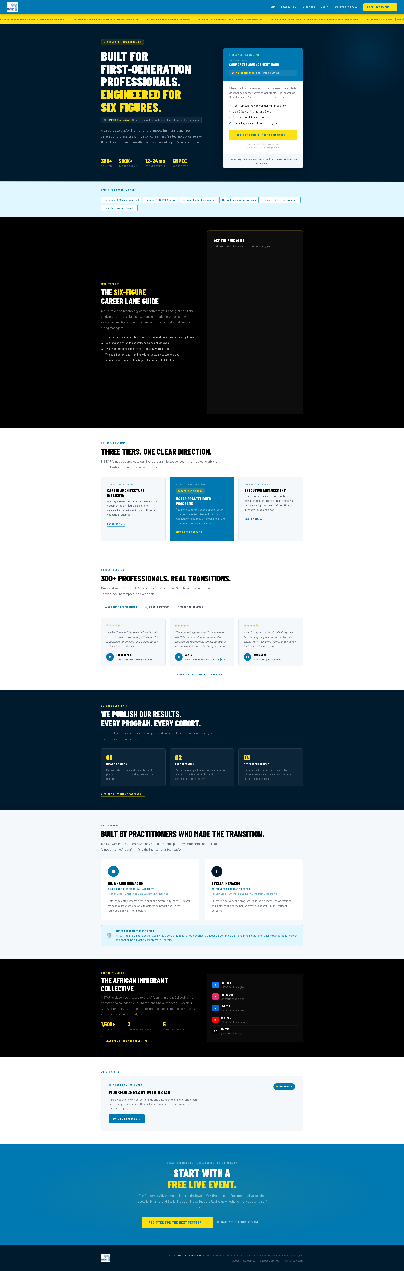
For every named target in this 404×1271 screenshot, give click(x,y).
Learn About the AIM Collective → (128, 1040)
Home (272, 7)
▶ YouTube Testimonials (121, 607)
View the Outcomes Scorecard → (123, 794)
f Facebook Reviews (190, 607)
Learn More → (116, 523)
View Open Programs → (191, 532)
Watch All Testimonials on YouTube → (202, 674)
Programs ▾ (288, 7)
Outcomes (308, 7)
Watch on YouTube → (127, 1118)
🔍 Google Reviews (157, 607)
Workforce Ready (346, 7)
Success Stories (269, 1260)
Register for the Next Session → (263, 135)
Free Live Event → (380, 7)
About (325, 7)
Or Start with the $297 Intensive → (239, 1222)
